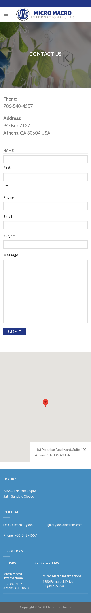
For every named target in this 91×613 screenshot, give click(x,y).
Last (6, 185)
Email (7, 216)
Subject (9, 235)
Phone (8, 197)
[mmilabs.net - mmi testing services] (45, 14)
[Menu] (6, 14)
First (7, 167)
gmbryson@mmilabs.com (64, 525)
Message (10, 255)
